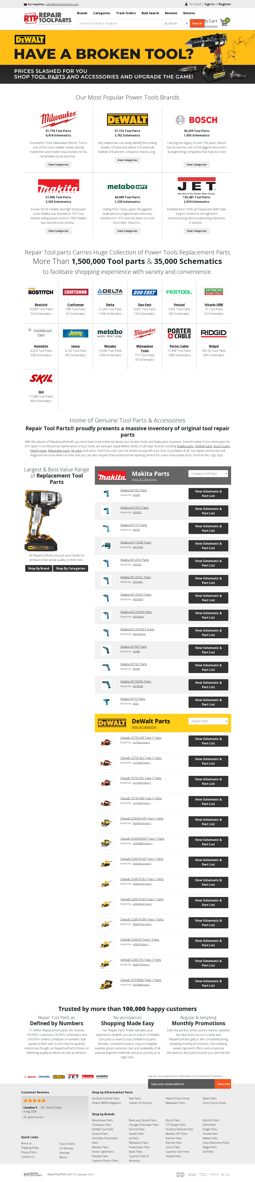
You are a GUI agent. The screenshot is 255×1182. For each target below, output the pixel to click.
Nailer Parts (210, 1098)
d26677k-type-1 (141, 964)
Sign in (209, 4)
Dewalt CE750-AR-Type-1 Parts (140, 738)
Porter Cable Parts (103, 1151)
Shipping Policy (30, 1147)
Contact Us (28, 1156)
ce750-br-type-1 (141, 803)
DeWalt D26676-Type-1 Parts (139, 940)
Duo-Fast (144, 305)
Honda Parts (210, 1133)
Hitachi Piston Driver (178, 1098)
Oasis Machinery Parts (216, 1142)
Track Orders (67, 1144)
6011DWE (138, 547)
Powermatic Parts (139, 1147)
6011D (136, 529)
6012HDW (138, 616)
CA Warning (66, 1148)
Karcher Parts (174, 1138)
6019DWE (138, 686)
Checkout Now (209, 26)
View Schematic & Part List (208, 493)
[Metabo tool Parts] (110, 336)
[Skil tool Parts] (41, 382)
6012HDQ (138, 599)
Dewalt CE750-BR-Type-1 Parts (141, 798)
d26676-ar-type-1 (142, 863)
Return (63, 1157)
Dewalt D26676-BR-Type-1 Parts (142, 919)
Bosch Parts (173, 1120)
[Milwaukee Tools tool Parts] (144, 336)
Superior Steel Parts (178, 1151)
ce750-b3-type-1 (142, 782)
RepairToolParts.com (60, 1174)
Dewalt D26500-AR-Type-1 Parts (142, 818)
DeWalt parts (203, 446)
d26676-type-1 (141, 944)
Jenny (75, 346)
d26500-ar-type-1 (142, 823)
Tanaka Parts (173, 1156)
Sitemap (64, 1153)
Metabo (110, 346)
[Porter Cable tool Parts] (179, 336)
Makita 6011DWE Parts (135, 542)
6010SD (137, 512)
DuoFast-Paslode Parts (106, 1098)
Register (225, 4)
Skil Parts (208, 1151)
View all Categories (144, 479)
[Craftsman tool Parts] (75, 294)
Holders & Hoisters (140, 1103)
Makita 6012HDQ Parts (135, 594)
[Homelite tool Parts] (41, 336)
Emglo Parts (210, 1129)
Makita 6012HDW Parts (136, 612)
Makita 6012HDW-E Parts (137, 629)
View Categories (58, 164)
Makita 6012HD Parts (134, 560)
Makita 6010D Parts (133, 490)
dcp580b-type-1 (141, 984)
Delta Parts (209, 1124)
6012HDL (138, 582)
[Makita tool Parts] (58, 186)
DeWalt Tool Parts (102, 1129)
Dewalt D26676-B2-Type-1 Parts (142, 879)
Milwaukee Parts (175, 1103)
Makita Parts (210, 1138)
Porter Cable (179, 346)
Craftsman (75, 305)
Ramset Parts (174, 1142)
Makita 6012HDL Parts (135, 577)
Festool (179, 305)
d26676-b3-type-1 (142, 904)
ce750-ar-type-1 (141, 742)
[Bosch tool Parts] (196, 119)
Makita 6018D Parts (133, 647)
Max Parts (135, 1098)
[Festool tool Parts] (179, 294)
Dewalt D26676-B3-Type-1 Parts (142, 899)
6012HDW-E (139, 634)
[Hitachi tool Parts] (127, 186)
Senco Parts (173, 1147)
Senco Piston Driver (214, 1103)
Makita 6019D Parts (133, 664)
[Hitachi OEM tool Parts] (214, 294)
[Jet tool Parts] (196, 186)
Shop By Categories (70, 568)
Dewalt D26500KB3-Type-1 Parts (142, 839)
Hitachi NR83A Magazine (106, 1103)
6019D (136, 668)
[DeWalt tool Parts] (127, 119)
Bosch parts (222, 446)
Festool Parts (100, 1133)
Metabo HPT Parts (177, 1133)
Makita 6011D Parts (133, 525)
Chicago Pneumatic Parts (144, 1124)
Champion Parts (101, 1124)
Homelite (41, 346)
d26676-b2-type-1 (142, 883)
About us (26, 1143)
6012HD (137, 564)
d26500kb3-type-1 (143, 843)
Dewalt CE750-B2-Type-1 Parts (140, 758)
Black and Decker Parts (143, 1120)
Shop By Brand (38, 568)
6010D (136, 495)
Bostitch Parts (211, 1120)
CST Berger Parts (176, 1124)
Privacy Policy (29, 1152)
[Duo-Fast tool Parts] (144, 294)
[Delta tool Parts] (110, 294)
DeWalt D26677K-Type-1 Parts (140, 960)
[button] (19, 57)
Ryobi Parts (135, 1151)
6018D (136, 651)
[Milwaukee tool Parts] (58, 119)
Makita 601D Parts (132, 699)
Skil (41, 392)
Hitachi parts (38, 451)
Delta (110, 305)
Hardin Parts (136, 1133)
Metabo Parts (100, 1147)
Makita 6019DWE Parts (135, 681)
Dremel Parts (137, 1129)
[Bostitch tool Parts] (41, 294)
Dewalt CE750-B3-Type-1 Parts (140, 778)
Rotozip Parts (100, 1156)
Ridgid (214, 346)
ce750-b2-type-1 (142, 762)
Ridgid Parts (210, 1147)
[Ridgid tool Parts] (214, 336)
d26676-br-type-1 (142, 924)
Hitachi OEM (214, 305)
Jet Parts (134, 1138)
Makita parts (185, 446)
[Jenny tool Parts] (75, 336)
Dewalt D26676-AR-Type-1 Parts (142, 859)
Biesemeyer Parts (102, 1120)
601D (136, 703)
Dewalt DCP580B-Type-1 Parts (140, 980)
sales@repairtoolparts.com (62, 4)
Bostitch (41, 305)
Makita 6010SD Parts (134, 508)
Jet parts (76, 451)
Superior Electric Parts (105, 1160)
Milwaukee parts (59, 451)
